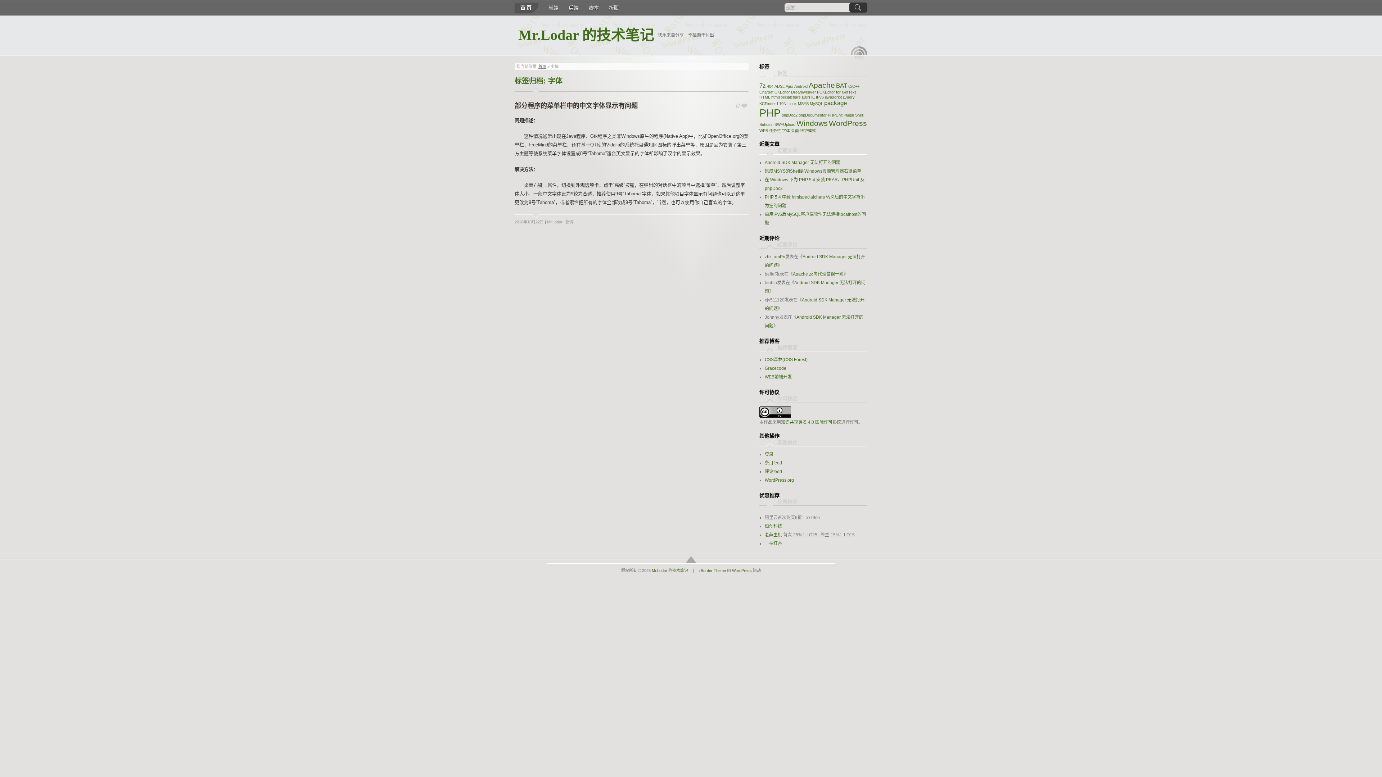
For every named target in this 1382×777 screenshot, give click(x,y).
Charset (766, 92)
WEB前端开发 (778, 377)
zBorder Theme (712, 570)
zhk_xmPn (775, 256)
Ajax (789, 86)
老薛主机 (773, 534)
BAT (841, 85)
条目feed (773, 462)
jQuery (849, 97)
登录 (769, 454)
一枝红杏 (773, 543)
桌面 (795, 130)
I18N (806, 97)
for (838, 92)
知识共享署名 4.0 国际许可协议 (811, 422)
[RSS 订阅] (859, 50)
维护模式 (808, 130)
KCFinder (767, 103)
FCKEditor (826, 92)
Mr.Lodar (555, 222)
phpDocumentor (813, 115)
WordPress (848, 123)
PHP (770, 113)
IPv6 (820, 97)
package (835, 103)
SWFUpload (784, 124)
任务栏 (775, 130)
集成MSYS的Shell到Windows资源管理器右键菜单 (813, 171)
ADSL (779, 86)
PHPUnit (835, 115)
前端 (553, 8)
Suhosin (766, 124)
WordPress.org (779, 480)
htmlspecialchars (786, 97)
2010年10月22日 (529, 222)
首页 (526, 7)
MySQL (816, 103)
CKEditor (782, 92)
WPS (763, 130)
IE (813, 97)
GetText (849, 92)
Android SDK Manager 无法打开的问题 (802, 162)
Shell (859, 115)
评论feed (773, 471)
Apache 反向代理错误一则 (818, 274)
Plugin (849, 115)
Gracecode (775, 368)
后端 (574, 8)
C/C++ (853, 86)
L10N (781, 103)
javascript (833, 97)
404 (770, 86)
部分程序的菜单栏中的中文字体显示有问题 (576, 105)
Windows (812, 123)
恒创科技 (773, 526)
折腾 (614, 8)
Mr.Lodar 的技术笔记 (586, 35)
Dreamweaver (803, 92)
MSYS (803, 103)
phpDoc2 (790, 115)
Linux (792, 103)
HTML (764, 97)
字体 (786, 130)
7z (762, 85)
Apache (822, 85)
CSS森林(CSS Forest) (786, 359)
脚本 (594, 8)
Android (801, 86)
